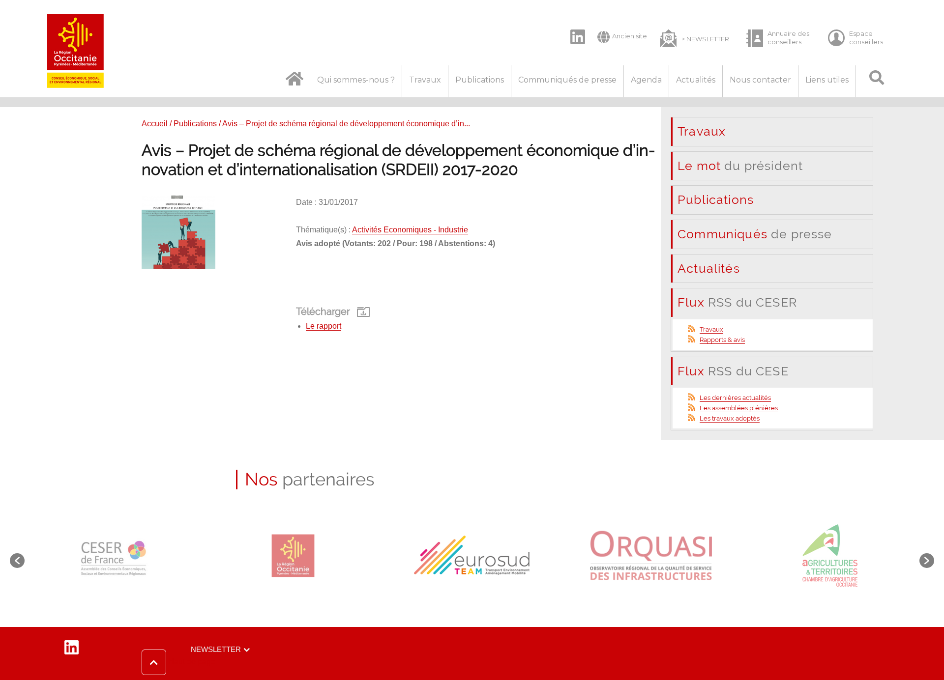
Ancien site (629, 36)
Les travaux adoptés (730, 418)
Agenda (646, 80)
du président (740, 165)
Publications (479, 80)
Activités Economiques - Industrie (410, 230)
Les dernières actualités (735, 397)
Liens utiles (827, 80)
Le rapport (323, 326)
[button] (178, 662)
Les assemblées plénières (739, 408)
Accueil (155, 123)
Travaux (425, 80)
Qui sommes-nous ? (356, 80)
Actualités (695, 80)
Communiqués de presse (567, 80)
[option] (114, 555)
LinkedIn (573, 28)
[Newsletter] (694, 37)
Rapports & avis (722, 339)
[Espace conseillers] (860, 38)
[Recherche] (876, 81)
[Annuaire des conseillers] (778, 38)
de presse (755, 234)
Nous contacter (760, 80)
